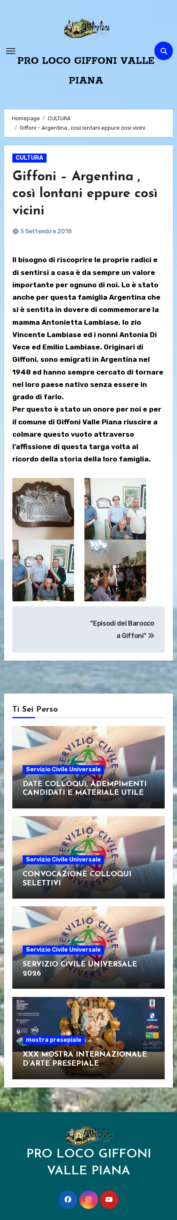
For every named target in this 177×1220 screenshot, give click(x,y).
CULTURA (29, 157)
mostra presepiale (54, 1039)
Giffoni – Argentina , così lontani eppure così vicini (85, 194)
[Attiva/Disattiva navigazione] (10, 51)
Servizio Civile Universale (63, 769)
